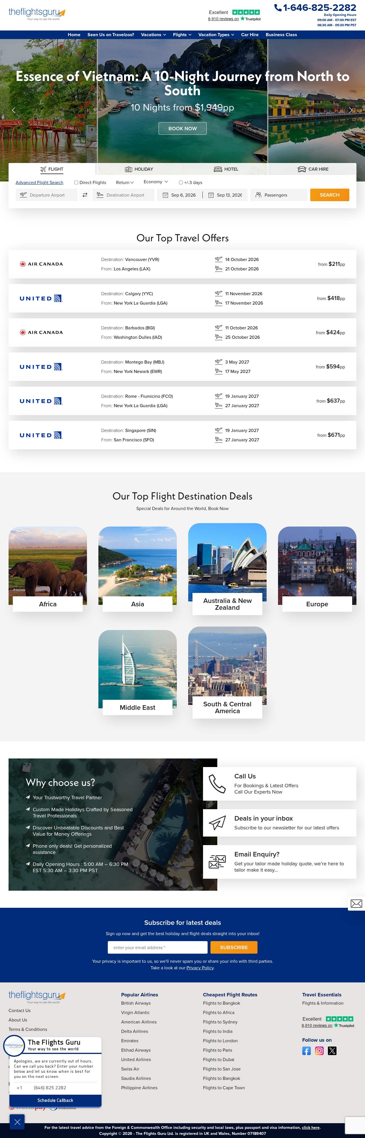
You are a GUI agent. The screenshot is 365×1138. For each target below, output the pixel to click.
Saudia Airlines (136, 1078)
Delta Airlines (134, 1031)
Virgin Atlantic (135, 1012)
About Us (18, 1020)
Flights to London (220, 1040)
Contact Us (20, 1010)
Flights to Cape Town (224, 1087)
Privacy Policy (200, 967)
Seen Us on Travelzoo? (111, 34)
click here (311, 1128)
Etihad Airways (136, 1050)
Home (74, 34)
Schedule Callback (55, 1101)
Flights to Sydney (220, 1022)
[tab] (52, 169)
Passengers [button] (276, 195)
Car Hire (250, 34)
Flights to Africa (218, 1012)
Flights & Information (323, 1003)
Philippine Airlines (139, 1087)
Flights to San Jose (222, 1069)
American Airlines (139, 1022)
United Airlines (136, 1059)
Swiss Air (130, 1069)
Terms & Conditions (28, 1029)
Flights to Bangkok (221, 1003)
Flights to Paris (217, 1050)
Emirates (129, 1040)
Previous (14, 110)
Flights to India (217, 1031)
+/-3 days (193, 182)
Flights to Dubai (218, 1059)
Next (351, 110)
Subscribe (234, 947)
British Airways (136, 1003)
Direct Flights (93, 182)
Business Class (281, 34)
